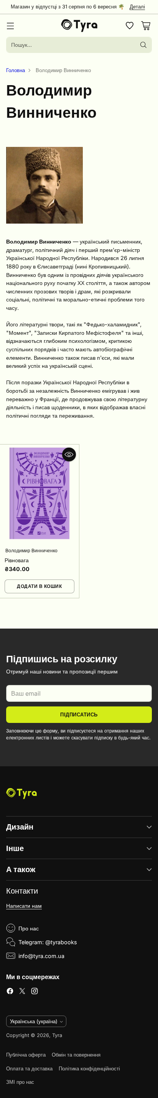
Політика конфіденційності (89, 1069)
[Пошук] (143, 45)
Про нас (28, 928)
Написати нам (24, 905)
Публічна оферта (26, 1055)
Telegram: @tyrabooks (47, 942)
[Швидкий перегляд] (69, 454)
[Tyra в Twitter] (22, 992)
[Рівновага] (39, 493)
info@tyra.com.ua (41, 956)
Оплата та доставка (29, 1069)
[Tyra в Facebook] (10, 992)
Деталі (137, 6)
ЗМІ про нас (20, 1082)
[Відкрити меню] (10, 25)
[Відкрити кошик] (145, 25)
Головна (15, 70)
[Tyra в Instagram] (34, 992)
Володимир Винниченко (31, 550)
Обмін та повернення (76, 1055)
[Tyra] (79, 26)
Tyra (57, 1035)
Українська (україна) (34, 1021)
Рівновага (17, 560)
